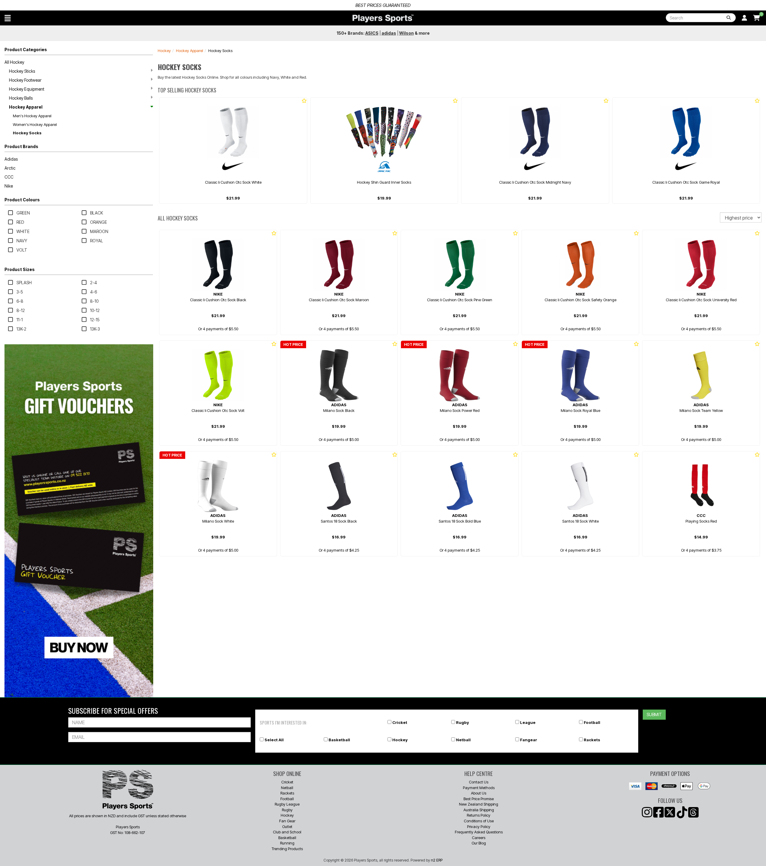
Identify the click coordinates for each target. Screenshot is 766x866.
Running (287, 843)
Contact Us (478, 782)
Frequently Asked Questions (479, 832)
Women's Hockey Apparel (35, 124)
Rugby (462, 722)
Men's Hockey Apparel (32, 115)
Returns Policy (478, 815)
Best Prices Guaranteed (383, 5)
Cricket (399, 722)
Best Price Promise (478, 798)
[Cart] (756, 18)
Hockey (164, 50)
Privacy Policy (478, 826)
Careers (478, 837)
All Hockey (14, 62)
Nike (8, 185)
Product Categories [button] (25, 49)
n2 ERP (437, 860)
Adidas (11, 159)
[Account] (744, 18)
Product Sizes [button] (19, 269)
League (528, 722)
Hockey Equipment (26, 89)
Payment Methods (479, 787)
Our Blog (479, 843)
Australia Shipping (478, 809)
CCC (8, 176)
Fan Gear (287, 820)
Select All (274, 739)
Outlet (287, 826)
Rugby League (287, 804)
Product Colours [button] (22, 199)
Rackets (592, 739)
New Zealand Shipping (478, 804)
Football (592, 722)
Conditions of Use (479, 820)
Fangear (528, 739)
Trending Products (287, 848)
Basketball (339, 739)
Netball (463, 739)
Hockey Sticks (22, 71)
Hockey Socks (27, 132)
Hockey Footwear (25, 80)
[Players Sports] (383, 18)
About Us (478, 793)
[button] (7, 18)
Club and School (287, 832)
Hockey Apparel (25, 106)
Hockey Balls (21, 98)
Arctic (10, 168)
